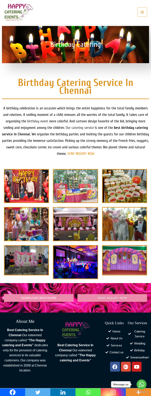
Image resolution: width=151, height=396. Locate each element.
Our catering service (80, 128)
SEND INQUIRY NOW (80, 153)
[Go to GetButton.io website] (141, 392)
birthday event (37, 121)
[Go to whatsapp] (141, 384)
